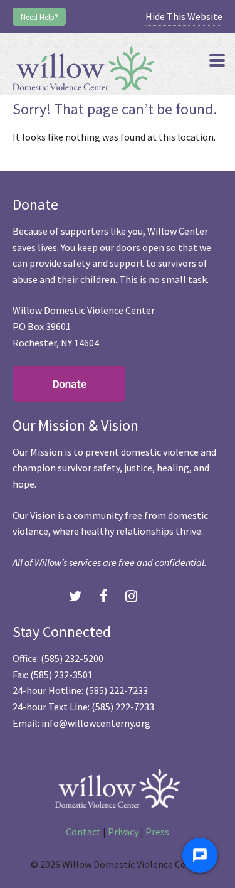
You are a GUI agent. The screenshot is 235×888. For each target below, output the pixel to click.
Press (157, 831)
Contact (83, 831)
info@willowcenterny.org (95, 723)
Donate (69, 384)
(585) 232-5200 (72, 658)
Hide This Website (183, 16)
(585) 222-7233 (116, 690)
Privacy (123, 831)
